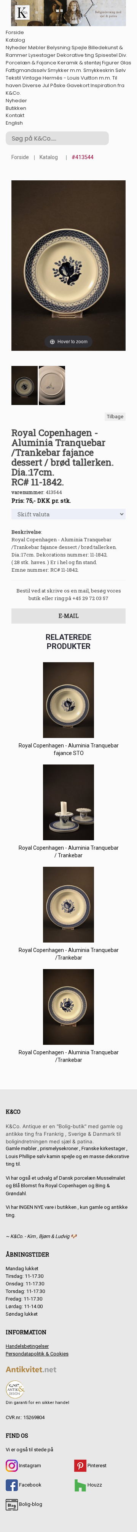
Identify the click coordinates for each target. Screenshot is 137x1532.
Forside (15, 32)
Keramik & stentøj (79, 62)
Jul (45, 85)
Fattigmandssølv (26, 70)
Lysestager (42, 55)
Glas (125, 62)
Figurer (110, 62)
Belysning (58, 47)
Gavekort (78, 85)
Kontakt (15, 115)
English (14, 123)
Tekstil (13, 77)
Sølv (120, 70)
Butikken (16, 108)
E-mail (69, 615)
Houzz (94, 1485)
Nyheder (16, 47)
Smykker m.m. (65, 70)
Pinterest (96, 1465)
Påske (57, 85)
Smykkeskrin (98, 70)
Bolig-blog (30, 1504)
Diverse (31, 85)
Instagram (29, 1465)
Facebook (29, 1485)
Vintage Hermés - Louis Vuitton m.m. (66, 77)
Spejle (79, 47)
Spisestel (106, 55)
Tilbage (115, 416)
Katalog (15, 40)
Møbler (37, 47)
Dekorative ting (75, 55)
